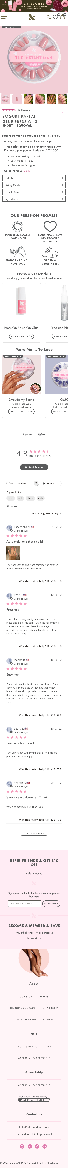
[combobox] (47, 513)
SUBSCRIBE (51, 903)
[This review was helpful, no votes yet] (52, 581)
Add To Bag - (22, 336)
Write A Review (34, 467)
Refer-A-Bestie (34, 873)
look (20, 498)
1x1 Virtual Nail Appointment (34, 1134)
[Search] (49, 17)
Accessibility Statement (34, 1058)
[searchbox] (20, 483)
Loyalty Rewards (24, 1019)
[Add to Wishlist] (62, 111)
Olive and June (20, 1162)
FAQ (19, 1046)
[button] (34, 1099)
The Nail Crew (48, 1008)
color (10, 498)
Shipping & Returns (39, 1046)
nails (40, 498)
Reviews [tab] (28, 434)
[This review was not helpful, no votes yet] (58, 581)
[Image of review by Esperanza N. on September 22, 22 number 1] (13, 553)
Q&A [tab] (41, 434)
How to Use (12, 192)
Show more (13, 506)
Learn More (34, 938)
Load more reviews (34, 833)
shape (30, 498)
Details (9, 178)
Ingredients (11, 199)
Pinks (27, 170)
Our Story (27, 996)
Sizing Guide (12, 185)
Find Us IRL (47, 1019)
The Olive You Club (22, 1008)
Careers (43, 996)
